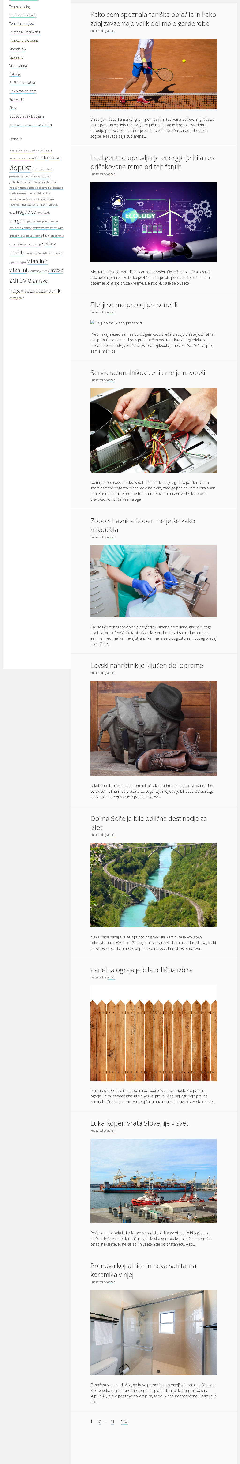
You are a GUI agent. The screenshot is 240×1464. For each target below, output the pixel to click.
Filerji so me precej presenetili (133, 304)
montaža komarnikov (33, 204)
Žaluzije (15, 74)
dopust (20, 167)
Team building (19, 6)
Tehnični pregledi (22, 23)
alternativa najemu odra (23, 150)
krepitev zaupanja (44, 199)
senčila (17, 252)
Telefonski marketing (24, 32)
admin (111, 31)
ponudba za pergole (20, 227)
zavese (55, 270)
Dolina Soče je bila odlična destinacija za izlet (148, 823)
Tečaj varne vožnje (23, 15)
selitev (49, 243)
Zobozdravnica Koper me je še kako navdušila (142, 525)
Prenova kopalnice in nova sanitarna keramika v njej (143, 1270)
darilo (41, 157)
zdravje (20, 280)
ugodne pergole (17, 262)
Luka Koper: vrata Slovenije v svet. (140, 1123)
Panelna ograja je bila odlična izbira (141, 969)
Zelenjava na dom (23, 91)
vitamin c (37, 261)
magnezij (14, 204)
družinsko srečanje (43, 169)
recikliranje (57, 235)
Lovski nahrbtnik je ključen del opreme (146, 665)
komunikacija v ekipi (21, 199)
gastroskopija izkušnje (37, 176)
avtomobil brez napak (21, 158)
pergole (17, 220)
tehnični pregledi (52, 253)
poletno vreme (50, 221)
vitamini (18, 270)
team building (34, 253)
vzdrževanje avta (37, 271)
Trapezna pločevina (24, 40)
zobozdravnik (45, 290)
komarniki (22, 193)
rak (46, 234)
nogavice (26, 211)
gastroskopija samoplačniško (25, 182)
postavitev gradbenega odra (48, 227)
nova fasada (43, 212)
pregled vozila (17, 235)
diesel (55, 157)
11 (112, 1421)
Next (124, 1421)
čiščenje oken (16, 298)
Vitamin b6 (17, 49)
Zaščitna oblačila (22, 82)
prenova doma (34, 235)
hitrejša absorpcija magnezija (35, 187)
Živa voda (16, 99)
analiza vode (45, 150)
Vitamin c (16, 57)
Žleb (12, 108)
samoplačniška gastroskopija (25, 244)
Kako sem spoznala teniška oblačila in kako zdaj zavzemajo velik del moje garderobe (153, 19)
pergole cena (34, 221)
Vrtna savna (18, 66)
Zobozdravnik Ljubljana (27, 116)
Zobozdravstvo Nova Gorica (30, 125)
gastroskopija (16, 176)
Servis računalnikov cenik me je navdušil (148, 372)
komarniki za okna (39, 193)
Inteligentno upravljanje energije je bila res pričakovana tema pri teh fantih (152, 162)
